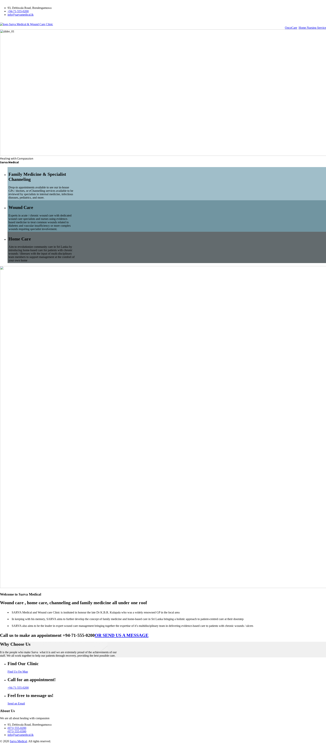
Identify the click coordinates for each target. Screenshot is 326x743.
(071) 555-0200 (17, 728)
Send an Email (16, 703)
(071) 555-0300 (17, 731)
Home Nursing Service (312, 27)
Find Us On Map (18, 671)
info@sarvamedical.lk (21, 14)
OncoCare (291, 27)
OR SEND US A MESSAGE (121, 635)
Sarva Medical (18, 741)
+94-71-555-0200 (18, 11)
